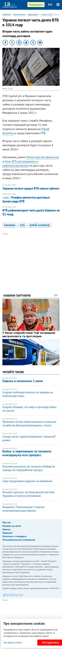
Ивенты (6, 529)
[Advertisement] (31, 259)
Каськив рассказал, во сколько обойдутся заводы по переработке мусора (28, 468)
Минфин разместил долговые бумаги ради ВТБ (26, 199)
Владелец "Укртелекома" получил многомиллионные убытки (23, 509)
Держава (33, 14)
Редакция (7, 532)
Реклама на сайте (11, 525)
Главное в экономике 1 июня (22, 381)
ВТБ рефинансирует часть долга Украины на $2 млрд (30, 212)
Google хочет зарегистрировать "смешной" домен (29, 438)
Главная (6, 14)
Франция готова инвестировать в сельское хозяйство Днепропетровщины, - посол (29, 423)
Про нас (6, 522)
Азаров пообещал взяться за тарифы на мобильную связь (27, 394)
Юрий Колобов (39, 225)
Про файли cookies (12, 642)
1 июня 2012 (46, 14)
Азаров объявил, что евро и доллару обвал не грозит (29, 409)
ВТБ (22, 225)
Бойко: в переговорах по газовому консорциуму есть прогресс (26, 453)
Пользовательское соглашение (18, 539)
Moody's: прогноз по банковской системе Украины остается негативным (28, 494)
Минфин (9, 225)
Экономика (19, 14)
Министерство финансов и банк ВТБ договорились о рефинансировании (30, 161)
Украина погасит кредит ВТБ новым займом (30, 188)
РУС (50, 4)
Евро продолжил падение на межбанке (27, 481)
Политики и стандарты (14, 536)
